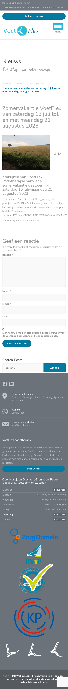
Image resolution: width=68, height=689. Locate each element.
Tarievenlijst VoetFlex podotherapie (22, 7)
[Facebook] (5, 384)
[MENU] (58, 26)
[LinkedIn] (11, 384)
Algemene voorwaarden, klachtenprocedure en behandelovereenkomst (34, 681)
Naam (6, 291)
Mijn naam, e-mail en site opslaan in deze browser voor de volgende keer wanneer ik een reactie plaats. (33, 334)
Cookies (59, 675)
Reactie (7, 254)
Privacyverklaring (42, 675)
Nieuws (59, 7)
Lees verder (33, 468)
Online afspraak (34, 16)
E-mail (6, 303)
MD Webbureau (21, 675)
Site (4, 316)
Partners (47, 7)
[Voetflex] (21, 30)
